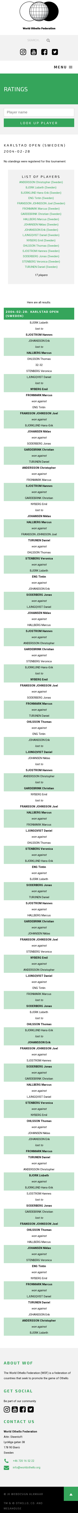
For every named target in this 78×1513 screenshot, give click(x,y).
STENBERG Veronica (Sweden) (41, 261)
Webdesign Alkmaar (27, 1494)
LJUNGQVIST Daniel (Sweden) (41, 235)
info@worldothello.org (26, 1467)
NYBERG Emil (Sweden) (41, 240)
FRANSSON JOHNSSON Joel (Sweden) (41, 203)
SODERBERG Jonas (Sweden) (41, 256)
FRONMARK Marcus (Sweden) (41, 208)
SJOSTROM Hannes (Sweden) (41, 251)
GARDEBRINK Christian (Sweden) (41, 214)
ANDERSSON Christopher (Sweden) (41, 182)
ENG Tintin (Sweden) (41, 198)
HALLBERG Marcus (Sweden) (41, 219)
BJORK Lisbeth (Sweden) (41, 187)
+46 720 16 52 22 (23, 1461)
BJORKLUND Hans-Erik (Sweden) (41, 192)
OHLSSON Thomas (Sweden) (41, 245)
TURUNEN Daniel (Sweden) (41, 267)
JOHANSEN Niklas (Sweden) (41, 224)
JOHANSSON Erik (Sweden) (41, 230)
